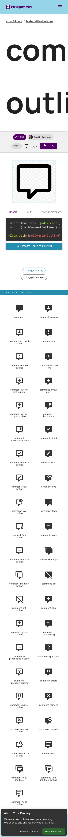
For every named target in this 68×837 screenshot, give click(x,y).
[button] (16, 146)
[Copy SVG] (35, 146)
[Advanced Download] (53, 146)
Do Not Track (29, 831)
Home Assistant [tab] (50, 212)
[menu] (60, 7)
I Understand (53, 831)
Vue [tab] (29, 212)
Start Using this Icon (36, 246)
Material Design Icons (39, 21)
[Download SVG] (45, 146)
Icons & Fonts (14, 21)
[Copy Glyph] (26, 146)
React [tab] (13, 212)
